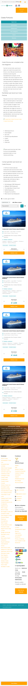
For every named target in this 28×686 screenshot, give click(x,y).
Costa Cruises (4, 477)
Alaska (16, 465)
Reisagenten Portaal (21, 518)
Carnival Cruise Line (6, 471)
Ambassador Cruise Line (6, 461)
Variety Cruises (4, 561)
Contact (17, 527)
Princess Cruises (5, 526)
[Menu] (25, 1)
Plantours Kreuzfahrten (4, 520)
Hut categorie (14, 31)
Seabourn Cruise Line (6, 549)
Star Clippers (4, 555)
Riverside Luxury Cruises (5, 535)
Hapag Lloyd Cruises (6, 498)
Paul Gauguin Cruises (6, 515)
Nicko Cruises (4, 509)
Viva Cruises (4, 564)
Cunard (3, 483)
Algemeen (14, 22)
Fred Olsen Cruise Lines (5, 495)
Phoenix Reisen (5, 517)
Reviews (14, 38)
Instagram (19, 498)
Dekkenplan (14, 28)
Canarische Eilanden (20, 471)
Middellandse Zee (19, 478)
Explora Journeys (5, 488)
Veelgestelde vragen (20, 529)
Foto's (14, 34)
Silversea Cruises (5, 553)
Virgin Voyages (4, 562)
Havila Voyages (5, 500)
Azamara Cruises (5, 470)
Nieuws (17, 531)
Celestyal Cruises (5, 475)
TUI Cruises (4, 559)
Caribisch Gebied (19, 473)
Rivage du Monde (5, 532)
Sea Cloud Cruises (5, 547)
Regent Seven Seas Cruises (6, 529)
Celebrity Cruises (5, 473)
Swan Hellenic (4, 557)
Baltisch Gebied (19, 469)
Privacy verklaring (19, 538)
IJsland (17, 476)
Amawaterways (5, 464)
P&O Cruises (4, 523)
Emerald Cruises (5, 487)
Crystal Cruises (4, 481)
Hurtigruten (4, 504)
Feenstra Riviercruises (6, 490)
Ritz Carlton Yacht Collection (5, 539)
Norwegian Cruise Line (7, 511)
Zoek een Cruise (21, 10)
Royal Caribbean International (5, 542)
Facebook (19, 496)
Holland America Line (6, 502)
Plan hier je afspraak (21, 591)
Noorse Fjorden (19, 482)
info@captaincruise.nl (20, 494)
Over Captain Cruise (20, 540)
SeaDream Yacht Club (6, 551)
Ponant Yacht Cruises (6, 524)
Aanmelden (14, 444)
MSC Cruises (4, 507)
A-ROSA (3, 466)
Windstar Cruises (5, 566)
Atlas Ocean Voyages (6, 468)
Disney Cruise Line (5, 485)
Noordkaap (18, 480)
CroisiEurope (4, 479)
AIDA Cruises (4, 458)
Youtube (18, 500)
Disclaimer (17, 537)
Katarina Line (4, 506)
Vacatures (17, 542)
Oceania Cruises (5, 513)
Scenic (2, 545)
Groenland (17, 475)
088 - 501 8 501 (20, 490)
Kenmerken (14, 25)
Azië (16, 467)
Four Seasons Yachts (6, 492)
